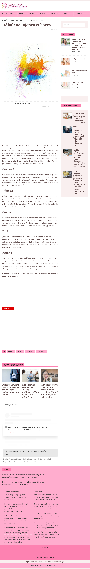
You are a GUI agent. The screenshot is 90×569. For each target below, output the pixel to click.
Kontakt (45, 552)
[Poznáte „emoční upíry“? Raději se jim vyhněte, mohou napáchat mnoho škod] (11, 375)
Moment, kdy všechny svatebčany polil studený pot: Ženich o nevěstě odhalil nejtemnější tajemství (46, 525)
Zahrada (55, 14)
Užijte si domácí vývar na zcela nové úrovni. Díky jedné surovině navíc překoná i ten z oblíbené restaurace (47, 506)
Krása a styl (8, 14)
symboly (30, 351)
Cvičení (32, 14)
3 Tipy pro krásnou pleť (79, 72)
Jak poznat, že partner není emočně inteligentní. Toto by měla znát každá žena (30, 391)
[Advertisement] (30, 36)
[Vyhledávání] (74, 25)
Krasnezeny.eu (31, 477)
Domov (43, 14)
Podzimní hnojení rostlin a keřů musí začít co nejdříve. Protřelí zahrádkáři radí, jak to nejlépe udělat (17, 539)
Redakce (45, 547)
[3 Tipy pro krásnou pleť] (65, 73)
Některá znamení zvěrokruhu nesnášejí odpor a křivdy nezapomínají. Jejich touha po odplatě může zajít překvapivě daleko (78, 136)
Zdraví (21, 14)
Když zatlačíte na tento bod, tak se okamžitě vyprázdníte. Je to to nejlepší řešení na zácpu (47, 516)
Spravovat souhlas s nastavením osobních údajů (45, 562)
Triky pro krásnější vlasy (79, 60)
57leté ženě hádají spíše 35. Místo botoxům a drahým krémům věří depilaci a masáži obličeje (79, 44)
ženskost (41, 351)
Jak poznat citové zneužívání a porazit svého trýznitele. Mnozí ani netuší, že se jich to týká (49, 391)
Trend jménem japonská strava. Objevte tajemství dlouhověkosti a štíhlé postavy (79, 117)
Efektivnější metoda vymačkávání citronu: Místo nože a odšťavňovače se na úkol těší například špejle (46, 534)
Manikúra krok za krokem (79, 84)
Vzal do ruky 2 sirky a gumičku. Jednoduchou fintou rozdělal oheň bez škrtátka (16, 497)
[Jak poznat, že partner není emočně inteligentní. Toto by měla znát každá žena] (30, 375)
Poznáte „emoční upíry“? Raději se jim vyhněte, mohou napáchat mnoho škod (10, 390)
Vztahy (67, 14)
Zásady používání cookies (45, 557)
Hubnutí (78, 14)
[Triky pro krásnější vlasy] (65, 61)
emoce (19, 351)
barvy (10, 351)
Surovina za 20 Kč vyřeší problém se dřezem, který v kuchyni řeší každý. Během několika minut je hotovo (17, 530)
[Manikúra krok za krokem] (65, 85)
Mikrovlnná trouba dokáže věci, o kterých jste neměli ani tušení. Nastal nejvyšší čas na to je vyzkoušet (46, 497)
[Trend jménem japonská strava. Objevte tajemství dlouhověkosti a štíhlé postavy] (67, 115)
